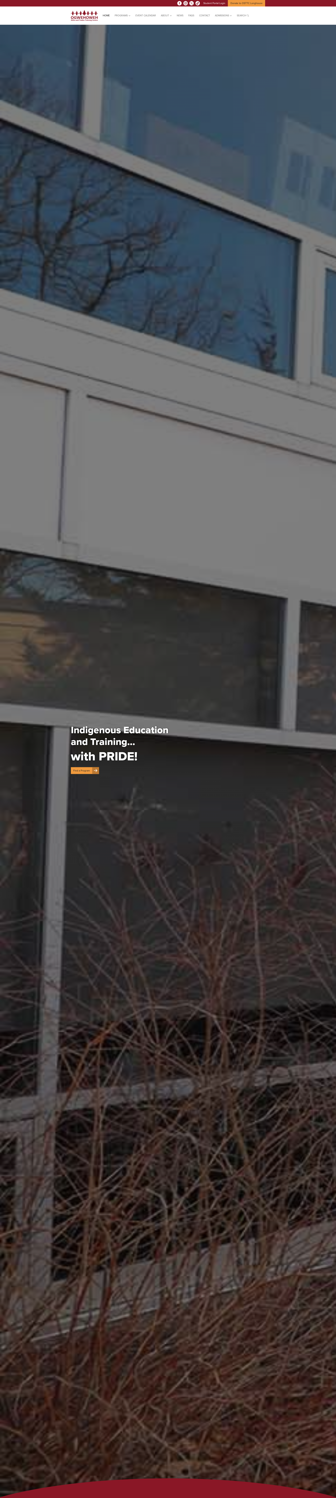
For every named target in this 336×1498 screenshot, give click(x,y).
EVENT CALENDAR (145, 15)
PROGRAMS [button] (121, 15)
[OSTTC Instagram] (186, 3)
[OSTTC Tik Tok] (198, 3)
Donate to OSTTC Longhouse (246, 3)
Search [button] (242, 15)
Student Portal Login (214, 3)
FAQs (191, 15)
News (180, 15)
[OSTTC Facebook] (179, 3)
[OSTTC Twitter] (191, 3)
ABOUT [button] (165, 15)
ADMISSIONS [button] (222, 15)
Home (106, 15)
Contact (204, 15)
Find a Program (81, 770)
